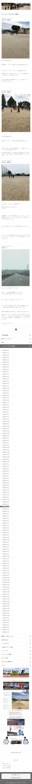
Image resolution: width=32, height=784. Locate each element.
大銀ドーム (5, 247)
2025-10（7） (6, 374)
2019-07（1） (6, 525)
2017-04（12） (6, 587)
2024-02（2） (6, 409)
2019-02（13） (6, 537)
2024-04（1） (6, 404)
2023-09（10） (6, 421)
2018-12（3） (6, 542)
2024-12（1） (6, 385)
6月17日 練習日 (6, 162)
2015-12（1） (6, 624)
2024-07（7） (6, 397)
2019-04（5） (6, 532)
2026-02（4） (6, 364)
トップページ (4, 650)
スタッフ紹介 (4, 658)
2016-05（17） (6, 613)
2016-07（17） (6, 608)
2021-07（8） (6, 482)
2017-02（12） (6, 591)
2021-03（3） (6, 485)
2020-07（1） (6, 504)
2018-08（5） (6, 551)
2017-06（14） (6, 582)
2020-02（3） (6, 511)
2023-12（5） (6, 414)
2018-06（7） (6, 553)
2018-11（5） (6, 544)
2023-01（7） (6, 440)
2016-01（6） (6, 622)
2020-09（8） (6, 499)
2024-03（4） (6, 407)
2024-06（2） (6, 400)
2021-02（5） (6, 487)
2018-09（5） (6, 549)
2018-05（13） (6, 556)
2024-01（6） (6, 411)
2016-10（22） (6, 601)
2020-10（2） (6, 497)
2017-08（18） (6, 577)
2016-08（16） (6, 605)
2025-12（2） (6, 369)
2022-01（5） (6, 468)
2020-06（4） (6, 506)
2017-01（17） (6, 594)
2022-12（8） (6, 442)
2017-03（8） (6, 589)
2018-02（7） (6, 563)
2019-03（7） (6, 534)
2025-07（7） (6, 378)
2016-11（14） (6, 598)
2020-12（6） (6, 492)
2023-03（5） (6, 435)
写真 (2, 342)
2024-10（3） (6, 390)
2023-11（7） (6, 416)
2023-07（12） (6, 426)
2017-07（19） (6, 579)
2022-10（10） (6, 447)
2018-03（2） (6, 560)
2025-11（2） (6, 371)
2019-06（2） (6, 527)
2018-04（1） (6, 558)
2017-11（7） (6, 570)
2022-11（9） (6, 445)
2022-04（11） (6, 461)
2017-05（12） (6, 584)
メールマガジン (5, 643)
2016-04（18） (6, 615)
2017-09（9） (6, 575)
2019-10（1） (6, 518)
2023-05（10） (6, 430)
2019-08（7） (6, 523)
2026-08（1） (6, 350)
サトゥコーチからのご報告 (8, 346)
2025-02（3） (6, 381)
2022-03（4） (6, 463)
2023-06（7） (6, 428)
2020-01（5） (6, 513)
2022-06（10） (6, 456)
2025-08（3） (6, 376)
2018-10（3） (6, 546)
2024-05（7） (6, 402)
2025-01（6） (6, 383)
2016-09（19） (6, 603)
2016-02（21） (6, 620)
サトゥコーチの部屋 (6, 654)
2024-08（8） (6, 395)
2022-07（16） (6, 454)
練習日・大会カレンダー (7, 636)
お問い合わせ (4, 639)
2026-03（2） (6, 362)
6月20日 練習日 (6, 92)
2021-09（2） (6, 478)
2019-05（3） (6, 530)
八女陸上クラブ (12, 782)
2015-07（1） (6, 629)
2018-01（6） (6, 565)
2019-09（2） (6, 520)
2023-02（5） (6, 437)
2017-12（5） (6, 568)
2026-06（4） (6, 355)
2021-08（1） (6, 480)
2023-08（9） (6, 423)
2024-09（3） (6, 392)
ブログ (3, 665)
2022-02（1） (6, 466)
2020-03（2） (6, 508)
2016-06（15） (6, 610)
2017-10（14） (6, 572)
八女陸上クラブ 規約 (7, 647)
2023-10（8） (6, 418)
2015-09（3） (6, 627)
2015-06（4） (6, 631)
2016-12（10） (6, 596)
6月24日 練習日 (6, 20)
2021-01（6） (6, 489)
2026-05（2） (6, 357)
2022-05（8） (6, 459)
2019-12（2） (6, 516)
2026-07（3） (6, 352)
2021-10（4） (6, 475)
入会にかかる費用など (7, 661)
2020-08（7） (6, 501)
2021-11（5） (6, 473)
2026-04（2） (6, 359)
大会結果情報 (4, 335)
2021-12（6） (6, 471)
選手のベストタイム (6, 338)
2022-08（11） (6, 452)
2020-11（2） (6, 494)
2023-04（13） (6, 433)
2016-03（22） (6, 617)
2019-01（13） (6, 539)
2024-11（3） (6, 388)
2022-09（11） (6, 449)
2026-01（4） (6, 366)
